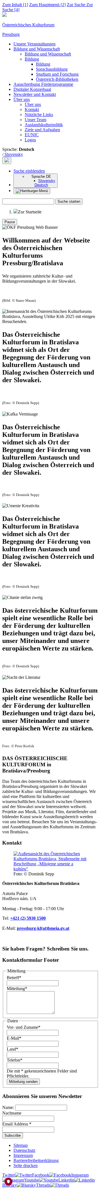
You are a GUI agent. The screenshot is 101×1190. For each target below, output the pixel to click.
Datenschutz (24, 1150)
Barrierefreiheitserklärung (36, 1160)
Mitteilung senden (23, 1082)
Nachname (11, 1113)
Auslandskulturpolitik (44, 124)
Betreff (14, 977)
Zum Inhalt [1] (15, 4)
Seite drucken (25, 1165)
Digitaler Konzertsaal (32, 89)
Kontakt (32, 109)
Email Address (16, 1124)
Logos (30, 139)
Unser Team (35, 119)
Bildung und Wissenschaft (36, 49)
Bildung (32, 59)
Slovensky (13, 154)
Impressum (23, 1155)
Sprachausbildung (52, 69)
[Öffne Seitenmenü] (31, 191)
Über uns (21, 99)
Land (12, 1049)
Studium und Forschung (57, 74)
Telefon (14, 1060)
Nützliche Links (39, 114)
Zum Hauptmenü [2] (47, 4)
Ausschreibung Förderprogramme (43, 84)
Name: (8, 1107)
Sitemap (20, 1145)
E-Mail (14, 1038)
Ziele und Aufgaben (42, 129)
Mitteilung (17, 988)
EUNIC (32, 134)
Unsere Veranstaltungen (34, 43)
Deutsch (41, 185)
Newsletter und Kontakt (34, 94)
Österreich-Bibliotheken (57, 79)
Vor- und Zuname (23, 1027)
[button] (29, 171)
